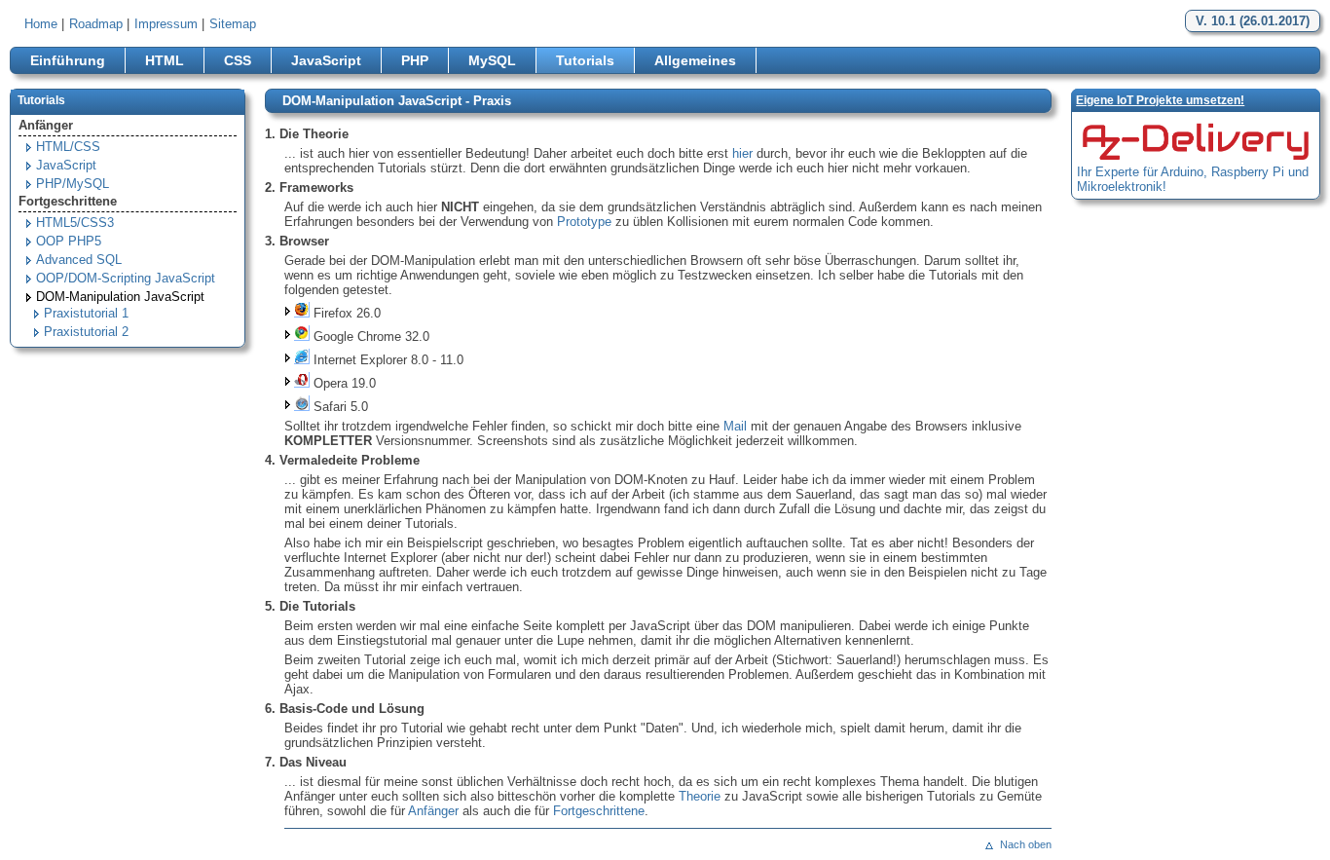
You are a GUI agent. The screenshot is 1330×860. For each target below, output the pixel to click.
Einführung (67, 60)
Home (40, 24)
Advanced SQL (79, 259)
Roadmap (96, 24)
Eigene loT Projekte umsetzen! (1160, 100)
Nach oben (1026, 844)
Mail (735, 426)
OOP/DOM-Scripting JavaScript (125, 278)
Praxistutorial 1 (86, 313)
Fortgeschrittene (599, 811)
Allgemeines (695, 60)
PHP (414, 60)
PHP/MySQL (72, 183)
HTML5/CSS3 (75, 222)
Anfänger (433, 811)
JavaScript (326, 60)
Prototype (584, 221)
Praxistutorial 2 (86, 331)
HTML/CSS (68, 146)
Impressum (166, 24)
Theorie (699, 796)
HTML (164, 60)
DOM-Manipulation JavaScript (120, 296)
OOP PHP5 (68, 241)
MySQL (492, 60)
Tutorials (585, 60)
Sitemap (232, 24)
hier (742, 153)
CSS (237, 60)
